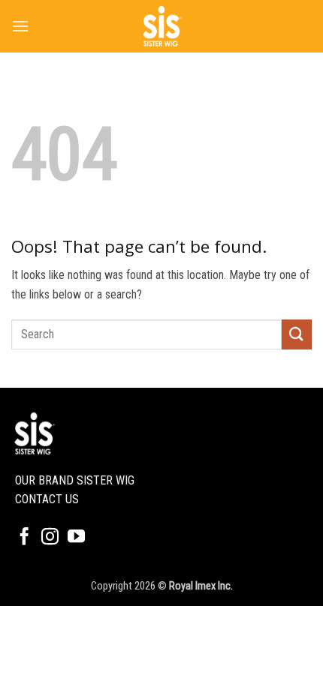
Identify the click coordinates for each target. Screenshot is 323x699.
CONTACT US (47, 499)
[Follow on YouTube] (76, 538)
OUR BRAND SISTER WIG (74, 480)
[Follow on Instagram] (50, 538)
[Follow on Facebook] (24, 538)
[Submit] (297, 334)
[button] (20, 26)
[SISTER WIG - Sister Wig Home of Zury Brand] (161, 26)
